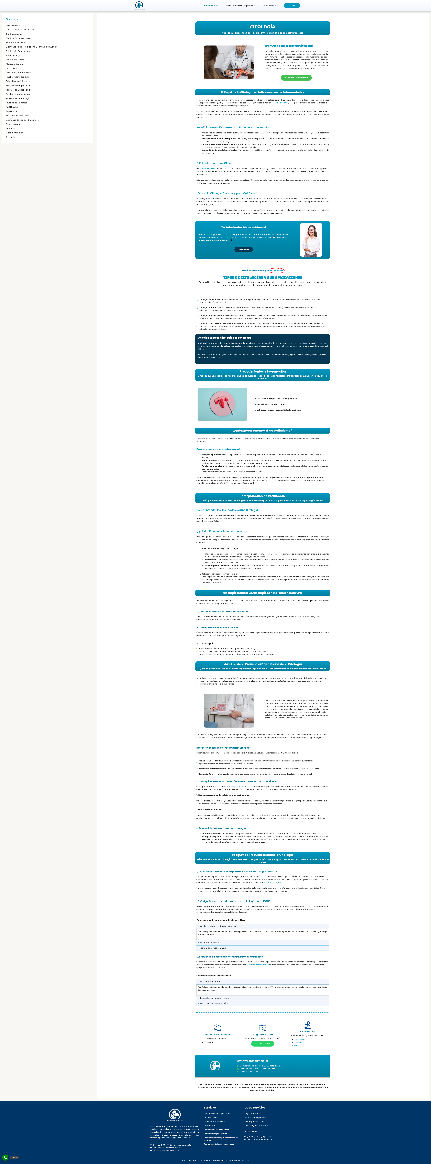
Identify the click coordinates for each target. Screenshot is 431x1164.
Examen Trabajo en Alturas (19, 42)
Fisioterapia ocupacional (255, 1117)
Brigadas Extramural (16, 25)
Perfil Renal (11, 111)
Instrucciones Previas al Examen (270, 404)
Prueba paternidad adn (254, 1121)
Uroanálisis (11, 128)
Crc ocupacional (211, 1117)
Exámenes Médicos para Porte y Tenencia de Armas (31, 46)
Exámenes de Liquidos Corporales (22, 120)
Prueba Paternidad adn (17, 77)
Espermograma (13, 124)
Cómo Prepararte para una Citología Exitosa (276, 398)
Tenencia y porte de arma (256, 1125)
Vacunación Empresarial (18, 85)
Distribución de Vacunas (18, 38)
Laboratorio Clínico (212, 5)
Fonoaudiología (13, 55)
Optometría (12, 68)
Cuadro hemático (14, 132)
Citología (10, 137)
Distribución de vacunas (214, 1121)
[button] (290, 398)
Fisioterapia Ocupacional (18, 51)
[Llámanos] (5, 1157)
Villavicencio (299, 1039)
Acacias (297, 1045)
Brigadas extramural (253, 1113)
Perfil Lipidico (12, 107)
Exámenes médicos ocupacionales (219, 1144)
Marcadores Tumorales (17, 115)
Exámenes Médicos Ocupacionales (241, 5)
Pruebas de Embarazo (16, 102)
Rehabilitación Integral (17, 81)
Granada (298, 1042)
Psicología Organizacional (18, 72)
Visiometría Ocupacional (18, 90)
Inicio (199, 5)
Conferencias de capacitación (217, 1113)
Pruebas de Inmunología (18, 98)
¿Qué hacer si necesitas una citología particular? (278, 410)
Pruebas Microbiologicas (18, 94)
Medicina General (14, 64)
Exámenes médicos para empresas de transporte (221, 1138)
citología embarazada (259, 964)
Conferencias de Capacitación (21, 29)
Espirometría (209, 1125)
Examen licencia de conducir (216, 1129)
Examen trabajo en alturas (215, 1133)
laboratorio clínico (280, 103)
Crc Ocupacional (14, 34)
